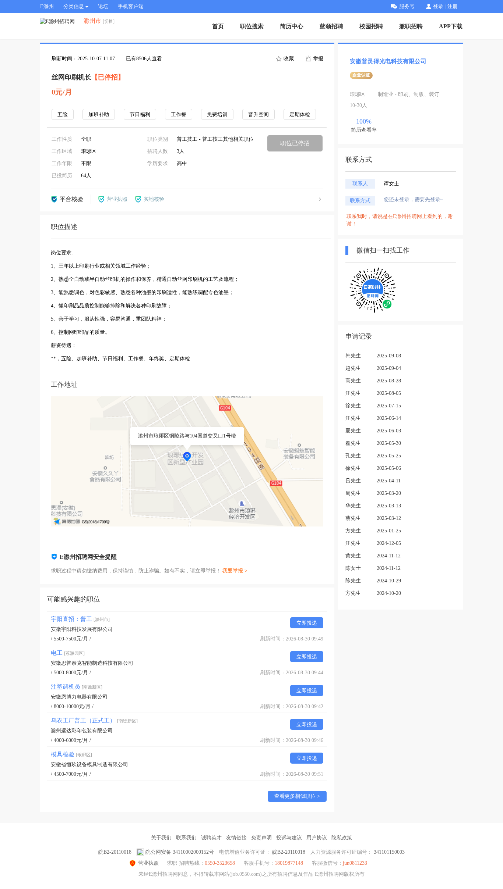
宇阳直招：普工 (80, 619)
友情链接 (236, 837)
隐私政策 (341, 837)
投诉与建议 (289, 837)
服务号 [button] (407, 6)
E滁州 (47, 6)
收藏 (288, 58)
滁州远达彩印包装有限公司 (82, 730)
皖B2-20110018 (114, 852)
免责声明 (261, 837)
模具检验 (71, 754)
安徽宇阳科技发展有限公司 (82, 629)
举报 (317, 58)
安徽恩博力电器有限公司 (79, 697)
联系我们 (186, 837)
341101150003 (389, 852)
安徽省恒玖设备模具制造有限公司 (89, 764)
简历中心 (291, 26)
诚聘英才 (211, 837)
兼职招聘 (411, 26)
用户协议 (316, 837)
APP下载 (450, 26)
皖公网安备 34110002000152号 (179, 852)
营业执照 (148, 863)
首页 (218, 26)
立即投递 (306, 623)
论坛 (103, 6)
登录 (438, 6)
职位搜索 (252, 26)
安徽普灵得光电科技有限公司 (388, 61)
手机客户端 (131, 6)
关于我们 (161, 837)
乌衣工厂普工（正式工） (94, 720)
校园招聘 (371, 26)
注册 (452, 6)
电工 (68, 653)
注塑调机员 (76, 686)
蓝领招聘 (331, 26)
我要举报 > (234, 571)
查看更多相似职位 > (297, 796)
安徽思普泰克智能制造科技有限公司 (92, 663)
